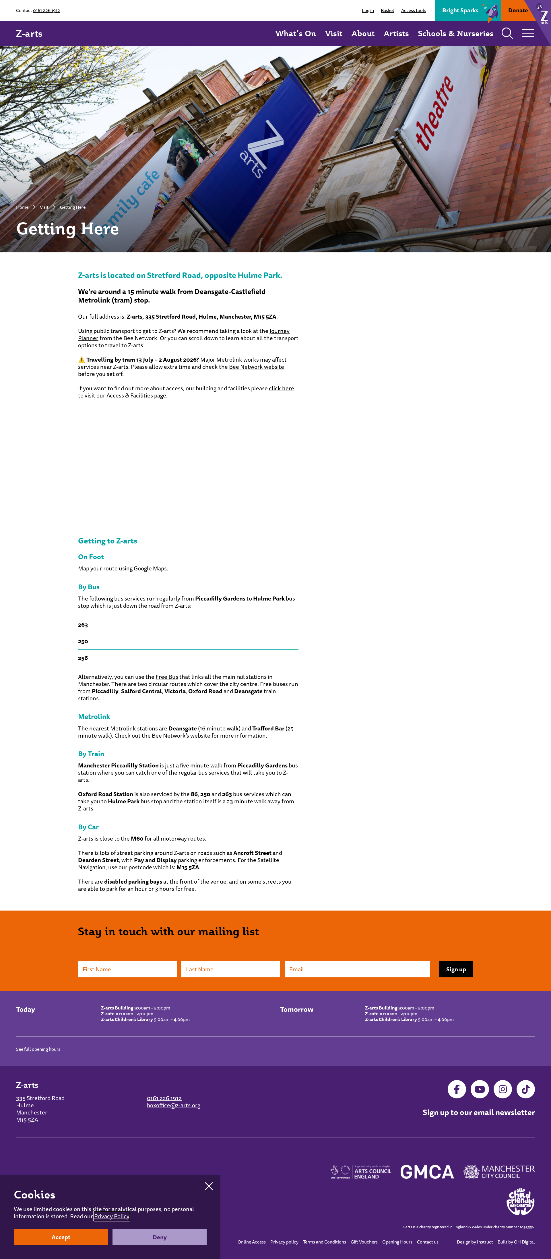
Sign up (456, 969)
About (363, 33)
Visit (333, 33)
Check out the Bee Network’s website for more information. (191, 735)
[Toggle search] (507, 33)
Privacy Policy (111, 1216)
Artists (396, 33)
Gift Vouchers (364, 1242)
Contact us (428, 1242)
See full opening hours (38, 1049)
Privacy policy (284, 1242)
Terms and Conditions (324, 1242)
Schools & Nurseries (456, 33)
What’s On (296, 33)
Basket (387, 10)
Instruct (485, 1242)
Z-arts (29, 33)
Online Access (252, 1242)
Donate (518, 10)
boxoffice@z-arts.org (173, 1105)
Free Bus (167, 676)
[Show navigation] (528, 33)
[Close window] (209, 1186)
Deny (160, 1237)
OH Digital (524, 1242)
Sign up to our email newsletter (479, 1112)
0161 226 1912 (46, 10)
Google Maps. (151, 568)
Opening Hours (397, 1242)
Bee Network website (256, 366)
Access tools (413, 10)
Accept (61, 1237)
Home (22, 207)
